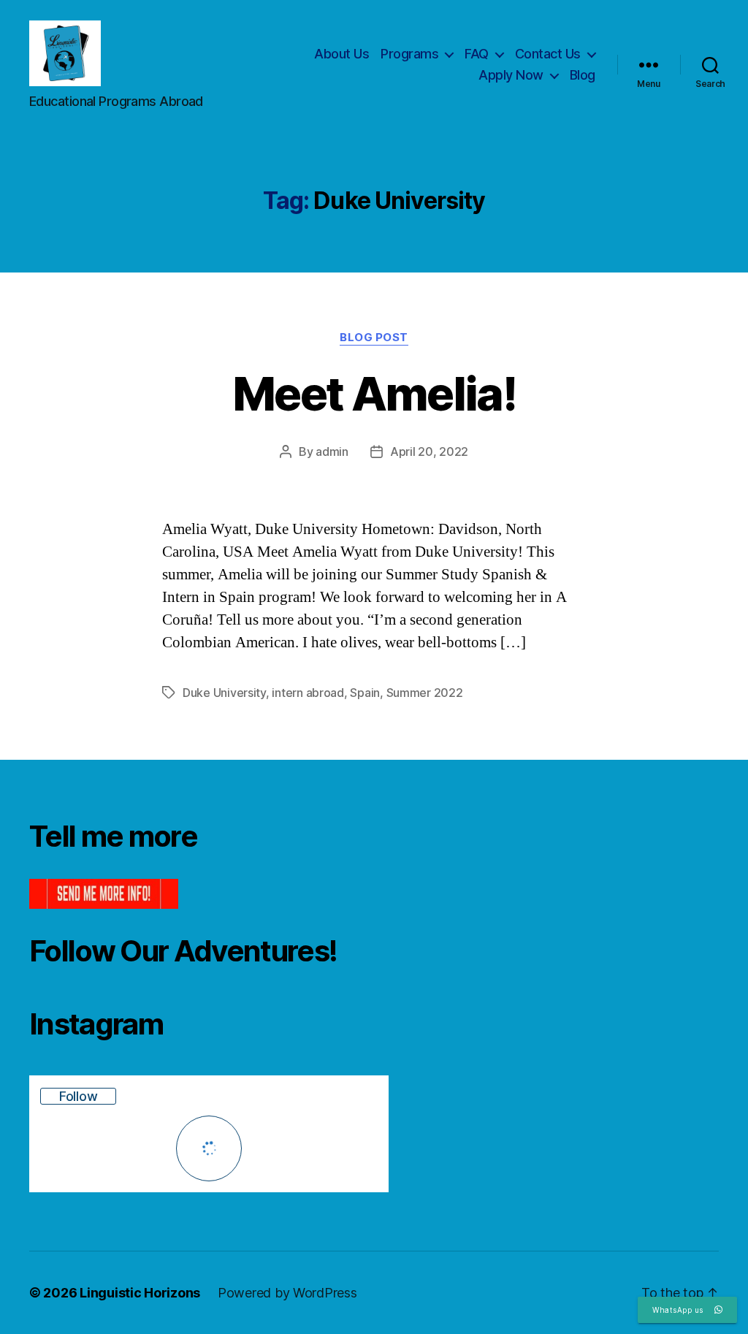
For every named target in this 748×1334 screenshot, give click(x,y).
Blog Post (374, 337)
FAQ (477, 53)
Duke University (224, 692)
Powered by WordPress (287, 1292)
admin (332, 451)
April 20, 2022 (429, 451)
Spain (365, 692)
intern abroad (308, 692)
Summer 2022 (424, 692)
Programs (409, 53)
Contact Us (548, 53)
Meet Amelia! (374, 393)
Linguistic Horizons (140, 1292)
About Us (341, 53)
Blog (582, 75)
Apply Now (510, 75)
